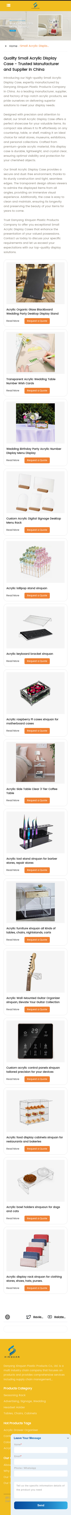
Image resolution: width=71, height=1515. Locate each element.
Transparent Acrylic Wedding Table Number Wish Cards (30, 381)
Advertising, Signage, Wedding (25, 1401)
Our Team (10, 1477)
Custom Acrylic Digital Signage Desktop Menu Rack (33, 520)
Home (13, 46)
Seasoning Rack (15, 1395)
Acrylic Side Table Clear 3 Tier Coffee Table (31, 791)
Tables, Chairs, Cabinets (20, 1413)
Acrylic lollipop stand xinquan (26, 588)
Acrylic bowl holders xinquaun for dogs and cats (33, 1209)
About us (10, 1465)
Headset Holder (14, 1407)
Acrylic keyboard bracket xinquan (29, 654)
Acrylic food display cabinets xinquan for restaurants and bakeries (34, 1139)
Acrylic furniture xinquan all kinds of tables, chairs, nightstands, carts (30, 930)
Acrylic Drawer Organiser (21, 1430)
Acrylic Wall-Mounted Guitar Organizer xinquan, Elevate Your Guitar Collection (33, 1000)
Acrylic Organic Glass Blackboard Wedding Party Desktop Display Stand (32, 311)
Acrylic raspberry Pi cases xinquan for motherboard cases (32, 721)
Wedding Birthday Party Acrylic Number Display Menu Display (33, 451)
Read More (12, 321)
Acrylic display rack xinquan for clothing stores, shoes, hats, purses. (34, 1279)
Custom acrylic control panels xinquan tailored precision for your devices (33, 1070)
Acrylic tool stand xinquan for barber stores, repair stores (31, 861)
